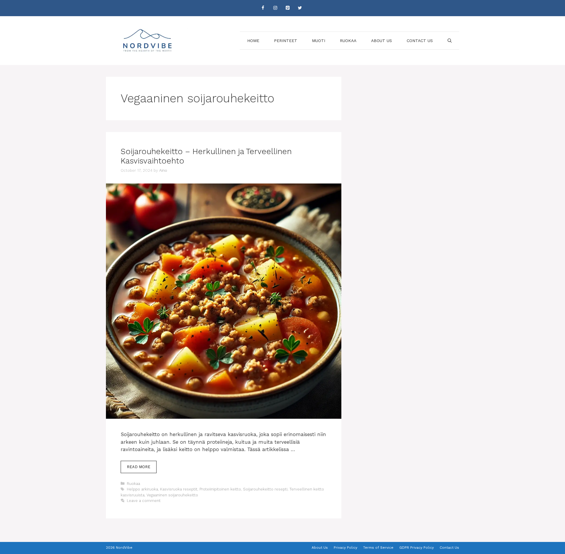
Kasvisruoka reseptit (178, 489)
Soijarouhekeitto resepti (265, 489)
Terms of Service (378, 547)
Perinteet (285, 40)
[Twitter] (300, 8)
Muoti (318, 40)
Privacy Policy (345, 547)
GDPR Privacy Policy (416, 547)
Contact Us (420, 40)
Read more (138, 467)
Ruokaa (348, 40)
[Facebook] (263, 8)
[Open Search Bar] (449, 40)
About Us (381, 40)
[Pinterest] (287, 8)
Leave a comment (144, 500)
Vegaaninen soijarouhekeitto (172, 495)
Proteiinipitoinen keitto (220, 489)
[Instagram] (275, 8)
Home (253, 40)
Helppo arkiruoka (142, 489)
